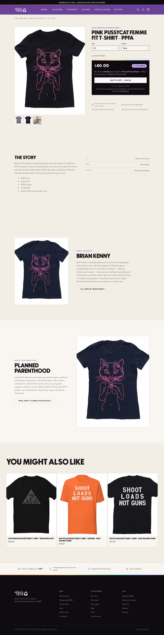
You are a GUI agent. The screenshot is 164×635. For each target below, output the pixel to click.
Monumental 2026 (66, 600)
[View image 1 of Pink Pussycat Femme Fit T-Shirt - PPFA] (19, 120)
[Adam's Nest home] (20, 9)
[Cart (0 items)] (148, 9)
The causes (95, 604)
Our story (94, 596)
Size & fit (125, 604)
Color (123, 43)
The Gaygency (52, 629)
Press (93, 612)
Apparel (44, 10)
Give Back (86, 10)
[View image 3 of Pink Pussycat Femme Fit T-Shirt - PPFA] (37, 120)
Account (125, 612)
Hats (61, 608)
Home (16, 18)
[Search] (143, 9)
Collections (57, 10)
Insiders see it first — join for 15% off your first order (82, 2)
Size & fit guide (99, 56)
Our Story (118, 10)
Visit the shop (96, 616)
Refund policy (124, 91)
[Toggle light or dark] (138, 9)
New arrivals (64, 596)
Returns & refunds (129, 600)
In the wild (63, 616)
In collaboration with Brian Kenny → (106, 28)
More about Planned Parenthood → (35, 401)
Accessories (72, 10)
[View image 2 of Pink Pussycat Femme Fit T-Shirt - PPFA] (28, 120)
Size (93, 43)
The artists (95, 600)
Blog (92, 608)
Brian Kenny (24, 18)
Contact (125, 608)
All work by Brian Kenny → (93, 289)
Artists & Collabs (102, 10)
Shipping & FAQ (127, 596)
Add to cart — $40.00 (120, 80)
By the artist (64, 612)
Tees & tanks (64, 604)
